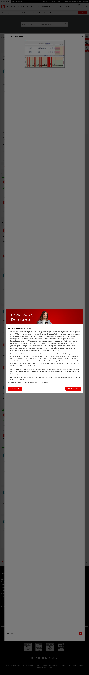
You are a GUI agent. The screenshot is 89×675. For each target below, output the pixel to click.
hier (38, 336)
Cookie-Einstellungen (31, 382)
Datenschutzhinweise (14, 382)
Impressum (44, 382)
